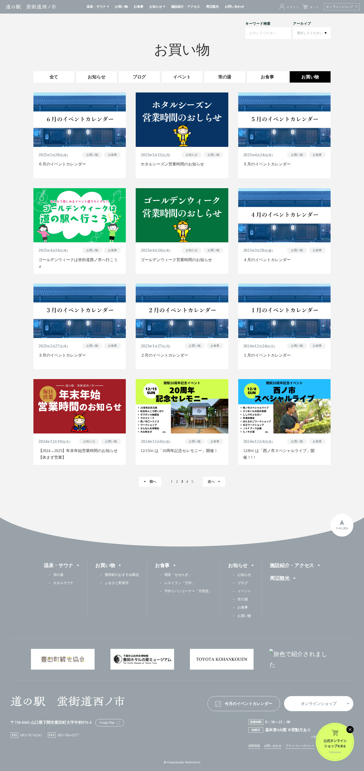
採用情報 (254, 746)
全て (54, 76)
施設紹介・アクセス (292, 565)
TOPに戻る (342, 528)
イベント (182, 76)
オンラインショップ (319, 704)
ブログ (139, 76)
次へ (211, 481)
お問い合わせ (273, 746)
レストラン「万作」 (179, 583)
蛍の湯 (224, 76)
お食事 (267, 76)
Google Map (107, 722)
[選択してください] (312, 33)
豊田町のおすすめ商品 (122, 575)
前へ (153, 481)
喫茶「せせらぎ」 (178, 575)
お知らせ (96, 76)
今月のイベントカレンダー (248, 704)
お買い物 (310, 76)
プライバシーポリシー (299, 746)
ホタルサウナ (63, 583)
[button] (98, 6)
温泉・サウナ (58, 565)
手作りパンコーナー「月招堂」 (188, 591)
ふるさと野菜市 (117, 583)
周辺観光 (279, 578)
